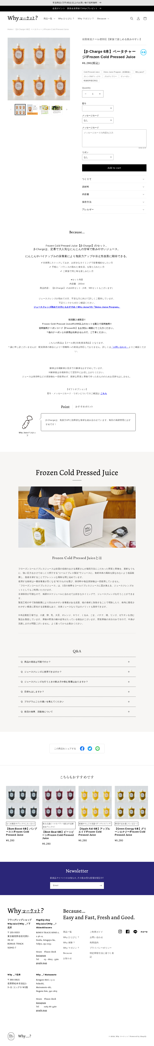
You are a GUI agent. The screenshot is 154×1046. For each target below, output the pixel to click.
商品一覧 (67, 932)
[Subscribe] (100, 885)
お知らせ (67, 958)
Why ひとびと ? (71, 937)
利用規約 (94, 942)
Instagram (41, 955)
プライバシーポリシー (101, 948)
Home (10, 29)
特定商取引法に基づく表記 (102, 955)
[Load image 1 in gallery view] (20, 109)
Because (67, 953)
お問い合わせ (96, 937)
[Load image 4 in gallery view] (57, 109)
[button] (49, 18)
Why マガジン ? (71, 948)
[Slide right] (66, 109)
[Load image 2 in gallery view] (32, 109)
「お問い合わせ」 (120, 347)
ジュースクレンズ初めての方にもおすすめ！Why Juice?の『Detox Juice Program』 (77, 307)
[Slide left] (11, 109)
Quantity (86, 88)
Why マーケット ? (122, 1036)
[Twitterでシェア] (90, 748)
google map (41, 963)
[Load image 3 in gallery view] (44, 109)
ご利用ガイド (96, 932)
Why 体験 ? (69, 942)
